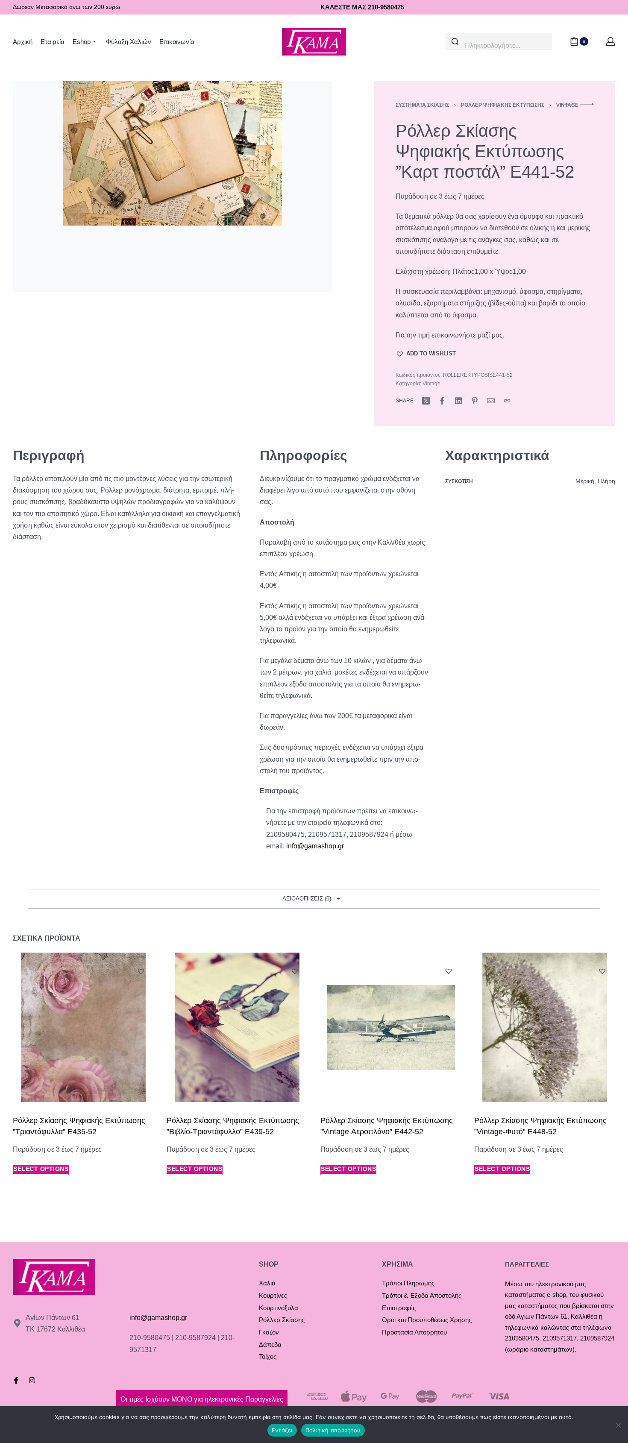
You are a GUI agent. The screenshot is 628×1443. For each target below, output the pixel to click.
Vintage (431, 384)
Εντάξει (282, 1430)
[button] (426, 353)
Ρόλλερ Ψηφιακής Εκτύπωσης (502, 105)
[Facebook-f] (16, 1380)
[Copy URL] (507, 401)
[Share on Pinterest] (474, 401)
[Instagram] (32, 1380)
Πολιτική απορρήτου (333, 1430)
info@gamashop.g (314, 846)
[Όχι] (618, 1423)
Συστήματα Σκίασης (422, 105)
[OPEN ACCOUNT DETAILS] (610, 41)
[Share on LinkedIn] (458, 401)
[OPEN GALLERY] (172, 186)
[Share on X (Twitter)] (426, 401)
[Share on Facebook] (442, 401)
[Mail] (491, 401)
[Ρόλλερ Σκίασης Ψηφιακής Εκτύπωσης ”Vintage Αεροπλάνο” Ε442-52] (391, 1027)
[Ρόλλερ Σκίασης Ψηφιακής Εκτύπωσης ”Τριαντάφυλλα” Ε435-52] (83, 1027)
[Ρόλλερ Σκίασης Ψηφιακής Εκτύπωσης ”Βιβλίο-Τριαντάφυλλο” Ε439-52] (237, 1027)
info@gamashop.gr (158, 1317)
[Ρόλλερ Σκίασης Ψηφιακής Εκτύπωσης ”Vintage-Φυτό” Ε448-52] (544, 1027)
